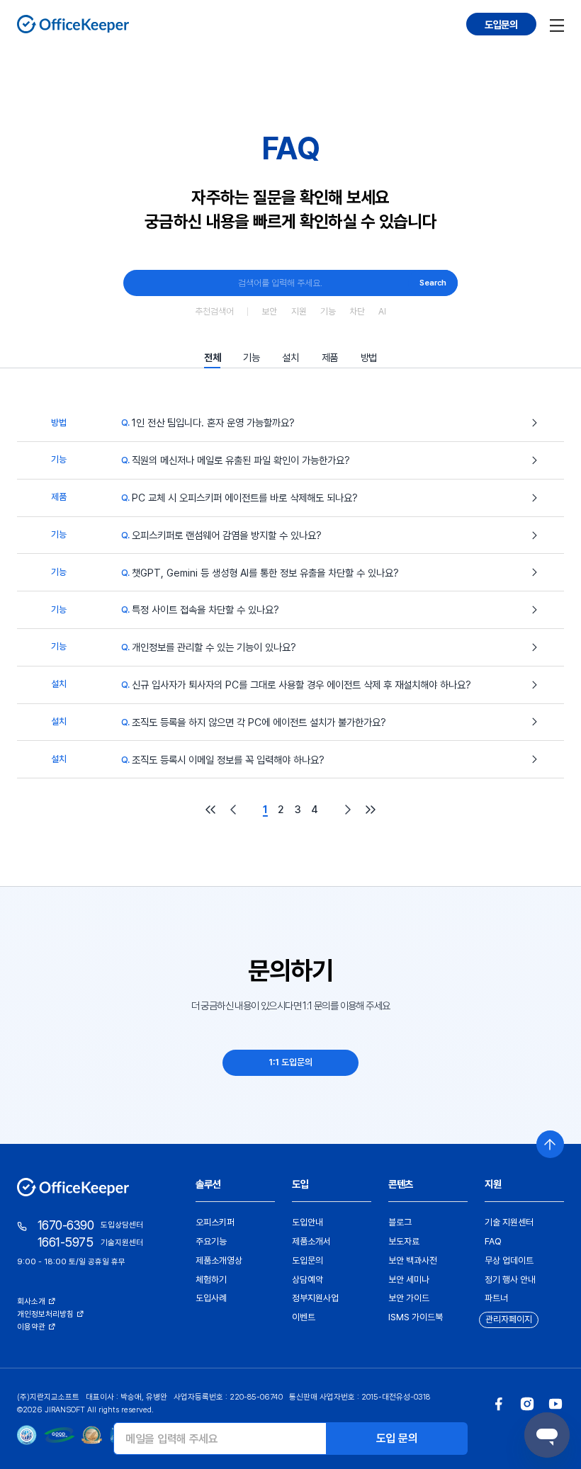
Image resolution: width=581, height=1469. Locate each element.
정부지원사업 (315, 1298)
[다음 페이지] (347, 809)
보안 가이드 (408, 1298)
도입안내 (307, 1222)
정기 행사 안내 (510, 1279)
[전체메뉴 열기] (557, 24)
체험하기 (211, 1279)
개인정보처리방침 (45, 1314)
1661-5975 (65, 1242)
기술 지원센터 (509, 1222)
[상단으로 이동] (550, 1144)
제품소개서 (311, 1241)
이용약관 (31, 1327)
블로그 (400, 1222)
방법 (369, 358)
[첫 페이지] (210, 809)
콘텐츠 (400, 1184)
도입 (300, 1184)
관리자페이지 (508, 1319)
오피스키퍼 (215, 1222)
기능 (328, 311)
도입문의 (501, 24)
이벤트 (303, 1317)
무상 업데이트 (509, 1260)
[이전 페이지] (233, 809)
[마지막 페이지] (370, 809)
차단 (357, 311)
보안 (269, 311)
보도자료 (403, 1241)
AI (382, 311)
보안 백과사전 (412, 1260)
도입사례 (211, 1298)
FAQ (493, 1241)
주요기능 (211, 1241)
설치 (290, 358)
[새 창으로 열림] (498, 1403)
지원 (299, 311)
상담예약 (307, 1279)
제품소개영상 (219, 1260)
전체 (212, 358)
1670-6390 (66, 1225)
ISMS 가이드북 (415, 1317)
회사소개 (31, 1301)
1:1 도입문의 (290, 1062)
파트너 (496, 1298)
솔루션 (208, 1184)
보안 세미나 (408, 1279)
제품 (330, 358)
